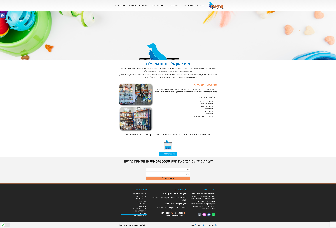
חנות (123, 5)
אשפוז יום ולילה (141, 201)
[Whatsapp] (213, 214)
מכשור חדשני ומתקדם (139, 208)
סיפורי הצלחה (143, 5)
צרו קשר (116, 5)
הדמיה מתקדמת (141, 196)
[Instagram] (204, 214)
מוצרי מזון (143, 213)
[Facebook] (209, 214)
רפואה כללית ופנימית (140, 211)
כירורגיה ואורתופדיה (140, 199)
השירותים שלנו (188, 5)
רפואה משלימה (158, 5)
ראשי (203, 5)
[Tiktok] (199, 214)
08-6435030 (160, 161)
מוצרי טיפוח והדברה (140, 216)
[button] (2, 15)
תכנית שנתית (174, 5)
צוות (197, 5)
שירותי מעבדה (142, 206)
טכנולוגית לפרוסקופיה (139, 194)
